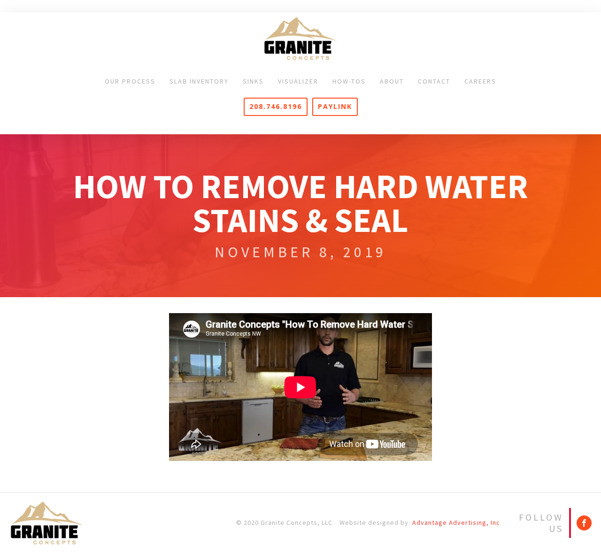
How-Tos (349, 81)
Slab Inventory (199, 81)
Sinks (253, 81)
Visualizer (298, 81)
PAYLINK (335, 106)
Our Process (130, 81)
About (392, 81)
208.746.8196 (275, 106)
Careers (480, 81)
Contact (434, 81)
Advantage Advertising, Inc (456, 522)
